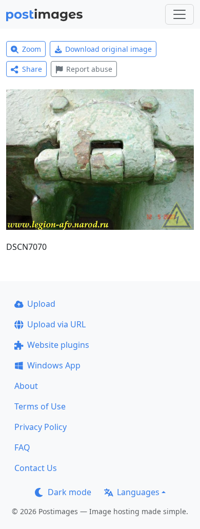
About (26, 385)
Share (32, 69)
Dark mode (69, 492)
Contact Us (35, 468)
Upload (41, 303)
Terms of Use (40, 406)
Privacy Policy (40, 427)
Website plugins (58, 344)
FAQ (22, 447)
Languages (138, 492)
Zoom (31, 49)
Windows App (54, 365)
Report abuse (89, 69)
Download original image (108, 49)
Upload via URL (56, 324)
